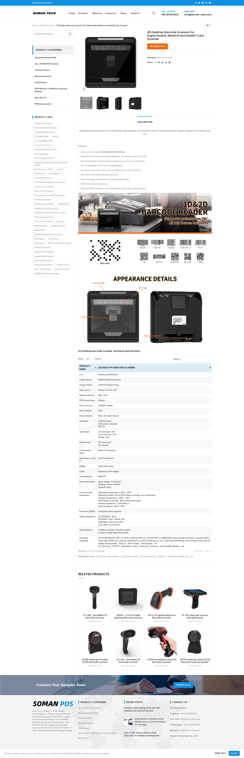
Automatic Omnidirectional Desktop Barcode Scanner (51, 164)
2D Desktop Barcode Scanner (116, 367)
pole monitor (53, 239)
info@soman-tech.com (198, 14)
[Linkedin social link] (206, 3)
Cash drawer (39, 174)
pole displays (39, 239)
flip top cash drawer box (44, 204)
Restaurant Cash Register (44, 252)
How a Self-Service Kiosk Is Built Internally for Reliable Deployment (141, 734)
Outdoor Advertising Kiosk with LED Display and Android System (142, 709)
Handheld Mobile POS (88, 713)
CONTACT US (182, 685)
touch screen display (42, 269)
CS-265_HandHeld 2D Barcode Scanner (95, 616)
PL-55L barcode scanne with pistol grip (195, 616)
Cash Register (53, 174)
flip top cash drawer (42, 200)
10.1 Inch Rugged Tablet (43, 141)
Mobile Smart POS (58, 226)
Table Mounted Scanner (43, 261)
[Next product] (210, 25)
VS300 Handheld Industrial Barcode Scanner (161, 661)
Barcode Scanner (47, 25)
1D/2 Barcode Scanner (43, 123)
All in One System (41, 154)
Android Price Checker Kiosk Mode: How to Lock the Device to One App (150, 721)
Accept (234, 753)
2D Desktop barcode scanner (45, 128)
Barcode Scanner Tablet (43, 169)
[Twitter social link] (199, 3)
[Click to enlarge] (83, 89)
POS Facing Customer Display (59, 243)
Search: (176, 359)
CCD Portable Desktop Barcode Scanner (50, 182)
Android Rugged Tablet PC (44, 158)
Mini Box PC (83, 738)
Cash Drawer (84, 728)
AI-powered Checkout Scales (45, 150)
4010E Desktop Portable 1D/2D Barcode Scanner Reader (95, 662)
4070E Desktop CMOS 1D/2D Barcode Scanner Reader (195, 661)
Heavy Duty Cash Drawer (44, 217)
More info (220, 753)
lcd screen (60, 221)
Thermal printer (63, 265)
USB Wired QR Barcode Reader (46, 274)
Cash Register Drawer (42, 178)
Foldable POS (63, 204)
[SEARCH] (70, 33)
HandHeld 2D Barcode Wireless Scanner (50, 213)
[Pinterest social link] (203, 3)
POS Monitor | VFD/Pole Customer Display (97, 733)
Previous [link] (200, 551)
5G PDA (55, 136)
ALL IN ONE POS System (89, 708)
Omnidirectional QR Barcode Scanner (48, 235)
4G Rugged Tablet (41, 136)
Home (35, 25)
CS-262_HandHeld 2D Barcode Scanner (128, 661)
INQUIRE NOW (158, 46)
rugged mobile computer (44, 256)
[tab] (145, 120)
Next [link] (207, 551)
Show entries (89, 359)
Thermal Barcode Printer (43, 265)
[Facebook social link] (195, 3)
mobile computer (40, 226)
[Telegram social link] (210, 3)
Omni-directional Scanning (112, 152)
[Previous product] (204, 25)
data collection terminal (43, 191)
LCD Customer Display (43, 221)
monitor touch (39, 230)
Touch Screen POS (62, 269)
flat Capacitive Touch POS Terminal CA (49, 195)
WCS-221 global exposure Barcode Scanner (161, 616)
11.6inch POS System (42, 145)
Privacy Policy (179, 708)
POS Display (39, 243)
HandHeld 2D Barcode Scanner (46, 208)
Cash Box (60, 169)
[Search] (154, 13)
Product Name (85, 367)
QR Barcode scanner (42, 248)
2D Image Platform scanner (44, 132)
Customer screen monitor (44, 187)
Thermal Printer (85, 718)
